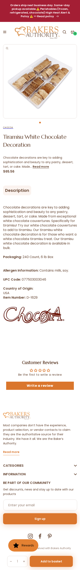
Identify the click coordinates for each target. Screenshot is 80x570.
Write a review (40, 385)
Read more (41, 167)
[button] (4, 32)
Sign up (40, 519)
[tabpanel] (40, 81)
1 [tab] (40, 122)
